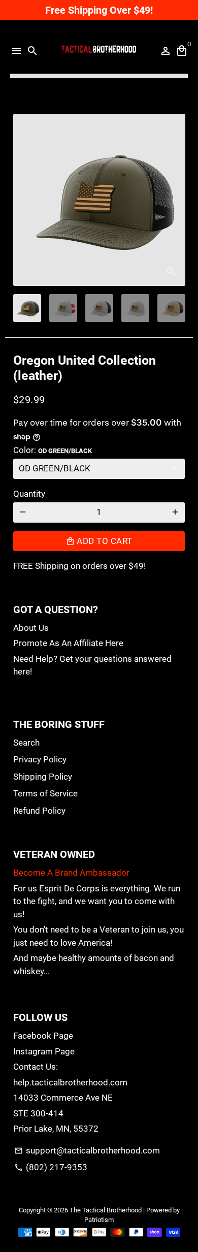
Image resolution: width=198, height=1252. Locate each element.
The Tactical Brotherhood (106, 1210)
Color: (52, 450)
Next (175, 200)
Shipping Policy (42, 777)
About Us (31, 628)
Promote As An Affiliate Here (68, 643)
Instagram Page (44, 1051)
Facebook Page (43, 1036)
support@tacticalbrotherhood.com (87, 1150)
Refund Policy (39, 811)
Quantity (29, 494)
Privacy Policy (40, 759)
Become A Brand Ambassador (71, 873)
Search (26, 742)
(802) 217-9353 (50, 1167)
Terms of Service (45, 793)
